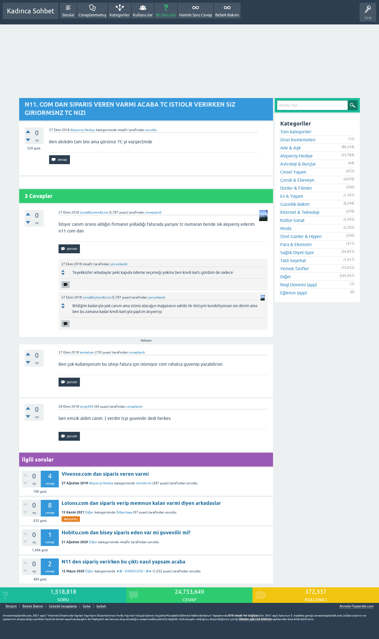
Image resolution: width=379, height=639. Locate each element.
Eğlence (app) (293, 292)
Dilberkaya (124, 512)
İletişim (11, 606)
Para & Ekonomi (296, 244)
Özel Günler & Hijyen (301, 236)
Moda (285, 228)
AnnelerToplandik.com (356, 606)
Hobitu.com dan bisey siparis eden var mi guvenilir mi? (126, 532)
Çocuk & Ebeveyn (297, 179)
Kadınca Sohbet (30, 11)
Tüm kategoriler (296, 131)
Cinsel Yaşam (293, 171)
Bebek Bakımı (227, 15)
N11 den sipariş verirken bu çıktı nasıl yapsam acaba (123, 562)
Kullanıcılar (143, 15)
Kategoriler (120, 15)
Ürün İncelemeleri (297, 139)
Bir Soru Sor (166, 15)
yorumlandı (118, 264)
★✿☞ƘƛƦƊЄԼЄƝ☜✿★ (134, 571)
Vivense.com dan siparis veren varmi (105, 474)
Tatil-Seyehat (293, 260)
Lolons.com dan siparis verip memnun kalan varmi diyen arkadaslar (141, 503)
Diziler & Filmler (296, 188)
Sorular (68, 15)
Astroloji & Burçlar (298, 163)
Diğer (89, 512)
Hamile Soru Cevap (195, 15)
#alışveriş (71, 519)
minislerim (143, 483)
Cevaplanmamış (92, 15)
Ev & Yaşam (291, 196)
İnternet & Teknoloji (299, 212)
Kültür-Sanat (292, 220)
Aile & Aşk (290, 147)
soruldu (151, 130)
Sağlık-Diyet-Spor (297, 252)
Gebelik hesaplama (63, 606)
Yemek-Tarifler (294, 268)
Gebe (87, 606)
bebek (101, 606)
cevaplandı (153, 212)
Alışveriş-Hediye (82, 130)
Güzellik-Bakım (295, 204)
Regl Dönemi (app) (298, 284)
